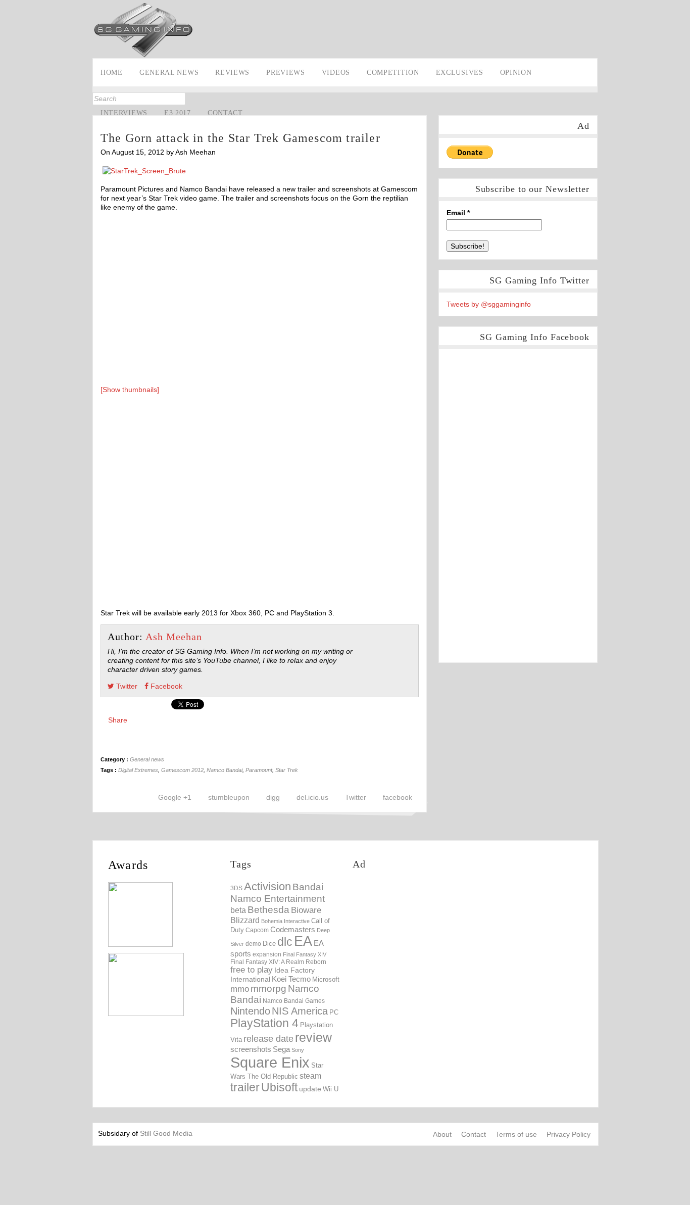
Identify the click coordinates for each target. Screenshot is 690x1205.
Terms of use (516, 1134)
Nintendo (250, 1011)
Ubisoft (279, 1087)
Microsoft (325, 979)
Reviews (232, 72)
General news (169, 72)
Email (458, 213)
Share (117, 720)
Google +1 (174, 797)
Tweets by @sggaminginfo (489, 304)
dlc (284, 942)
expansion (267, 954)
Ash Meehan (173, 636)
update (310, 1089)
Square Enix (270, 1062)
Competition (393, 72)
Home (112, 72)
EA (303, 941)
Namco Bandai (224, 770)
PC (333, 1012)
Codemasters (292, 929)
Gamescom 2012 (182, 770)
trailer (245, 1087)
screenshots (250, 1049)
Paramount (258, 770)
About (442, 1134)
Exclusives (459, 72)
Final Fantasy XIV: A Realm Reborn (278, 961)
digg (273, 797)
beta (238, 910)
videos (336, 72)
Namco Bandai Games (294, 1000)
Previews (285, 72)
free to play (251, 970)
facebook (397, 797)
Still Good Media (166, 1133)
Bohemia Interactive (285, 921)
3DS (236, 888)
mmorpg (268, 988)
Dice (269, 943)
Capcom (257, 930)
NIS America (300, 1011)
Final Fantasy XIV (304, 954)
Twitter (9, 129)
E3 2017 (177, 113)
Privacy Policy (568, 1134)
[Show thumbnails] (130, 389)
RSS (9, 161)
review (313, 1037)
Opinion (516, 72)
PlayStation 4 (264, 1023)
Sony (297, 1050)
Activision (267, 886)
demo (253, 943)
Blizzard (245, 920)
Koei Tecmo (291, 979)
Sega (281, 1049)
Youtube (9, 145)
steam (310, 1075)
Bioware (306, 910)
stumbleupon (229, 797)
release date (268, 1039)
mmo (239, 989)
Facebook (9, 114)
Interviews (124, 113)
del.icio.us (312, 797)
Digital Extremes (138, 770)
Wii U (330, 1089)
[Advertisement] (437, 951)
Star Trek (286, 770)
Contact (225, 113)
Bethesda (268, 909)
